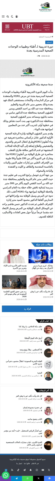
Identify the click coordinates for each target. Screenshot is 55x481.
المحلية (41, 37)
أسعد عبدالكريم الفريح (33, 329)
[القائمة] (3, 16)
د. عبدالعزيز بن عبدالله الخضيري (31, 376)
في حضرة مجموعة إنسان (32, 408)
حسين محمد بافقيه (34, 341)
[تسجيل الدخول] (16, 16)
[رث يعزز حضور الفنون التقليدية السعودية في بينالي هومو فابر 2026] (14, 282)
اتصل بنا (19, 463)
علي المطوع (36, 410)
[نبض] (6, 470)
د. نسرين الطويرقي (34, 448)
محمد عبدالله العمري (34, 399)
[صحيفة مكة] (45, 7)
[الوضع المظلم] (12, 16)
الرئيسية (48, 37)
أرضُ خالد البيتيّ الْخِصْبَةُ (33, 338)
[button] (5, 475)
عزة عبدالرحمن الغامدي (33, 352)
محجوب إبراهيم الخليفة (33, 422)
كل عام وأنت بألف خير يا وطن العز (29, 396)
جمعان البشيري (35, 436)
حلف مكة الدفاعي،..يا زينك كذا (30, 326)
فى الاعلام (35, 463)
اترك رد (27, 309)
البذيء (39, 373)
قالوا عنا (27, 463)
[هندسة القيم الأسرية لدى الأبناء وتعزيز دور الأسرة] (14, 256)
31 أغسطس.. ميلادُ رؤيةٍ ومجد (31, 350)
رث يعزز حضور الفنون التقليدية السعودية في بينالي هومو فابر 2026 (14, 293)
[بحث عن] (7, 16)
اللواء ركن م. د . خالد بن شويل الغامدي (29, 367)
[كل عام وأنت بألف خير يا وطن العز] (41, 282)
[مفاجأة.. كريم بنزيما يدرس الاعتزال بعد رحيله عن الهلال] (41, 256)
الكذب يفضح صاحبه (35, 419)
